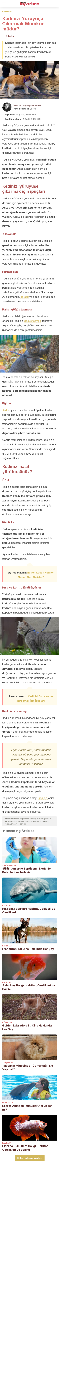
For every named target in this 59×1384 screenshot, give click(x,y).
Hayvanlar (7, 12)
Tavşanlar (7, 1063)
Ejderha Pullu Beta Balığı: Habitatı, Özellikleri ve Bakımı (25, 1147)
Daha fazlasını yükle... (29, 1158)
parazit (24, 296)
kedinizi (43, 797)
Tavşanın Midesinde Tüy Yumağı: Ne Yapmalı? (27, 1067)
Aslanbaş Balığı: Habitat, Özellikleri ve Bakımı (28, 987)
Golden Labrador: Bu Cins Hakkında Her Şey (27, 1027)
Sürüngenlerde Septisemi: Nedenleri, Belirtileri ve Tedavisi (27, 870)
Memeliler (7, 1103)
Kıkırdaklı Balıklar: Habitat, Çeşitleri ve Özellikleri (28, 910)
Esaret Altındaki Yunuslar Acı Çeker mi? (27, 1107)
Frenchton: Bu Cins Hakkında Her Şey (28, 949)
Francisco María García (25, 108)
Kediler (6, 410)
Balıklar (6, 906)
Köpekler (7, 946)
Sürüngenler (9, 865)
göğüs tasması (32, 320)
